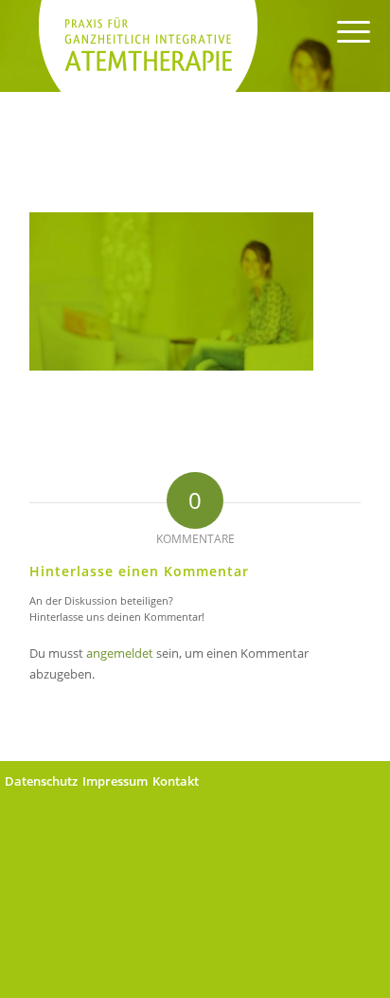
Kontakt (175, 780)
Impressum (115, 780)
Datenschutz (41, 780)
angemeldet (119, 653)
